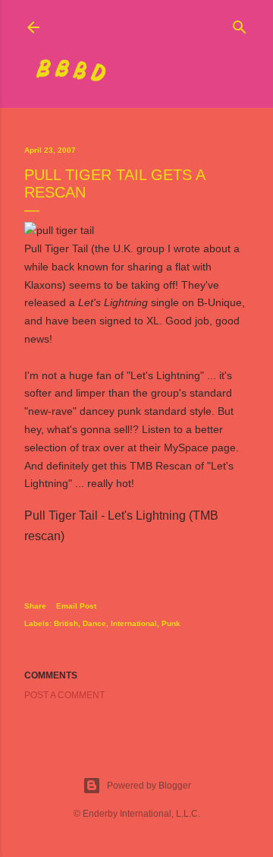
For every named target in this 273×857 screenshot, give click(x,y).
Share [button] (35, 606)
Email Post (76, 606)
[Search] (240, 24)
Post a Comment (64, 695)
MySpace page (200, 447)
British (66, 623)
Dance (94, 623)
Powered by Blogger (149, 785)
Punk (171, 623)
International (134, 623)
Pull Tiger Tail (56, 248)
